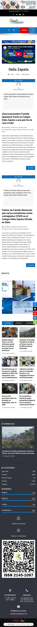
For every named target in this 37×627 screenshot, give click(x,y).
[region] (18, 4)
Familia (18, 129)
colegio (6, 129)
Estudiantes (25, 229)
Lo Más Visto (14, 127)
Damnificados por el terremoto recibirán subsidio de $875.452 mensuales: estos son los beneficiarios (10, 373)
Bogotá (6, 229)
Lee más (30, 168)
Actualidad (7, 127)
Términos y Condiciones (18, 536)
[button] (18, 4)
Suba (25, 127)
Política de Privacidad (18, 524)
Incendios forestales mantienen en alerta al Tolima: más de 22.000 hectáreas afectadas (27, 344)
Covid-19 (11, 229)
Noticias (21, 127)
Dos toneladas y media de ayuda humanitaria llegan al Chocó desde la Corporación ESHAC (27, 400)
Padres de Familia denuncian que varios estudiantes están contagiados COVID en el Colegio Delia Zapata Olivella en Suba (17, 216)
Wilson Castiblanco (19, 89)
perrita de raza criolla (27, 129)
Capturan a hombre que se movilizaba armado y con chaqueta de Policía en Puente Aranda (26, 373)
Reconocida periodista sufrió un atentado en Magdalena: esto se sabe (9, 400)
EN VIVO (24, 30)
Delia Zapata (12, 129)
